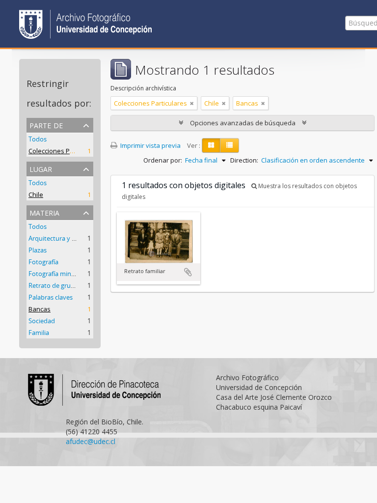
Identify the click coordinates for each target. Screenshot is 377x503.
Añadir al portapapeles (188, 272)
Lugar (40, 168)
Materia (44, 212)
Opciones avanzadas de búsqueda (242, 122)
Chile (35, 194)
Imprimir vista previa (150, 145)
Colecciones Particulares (65, 150)
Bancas (39, 309)
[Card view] (211, 145)
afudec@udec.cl (90, 441)
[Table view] (229, 145)
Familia (38, 332)
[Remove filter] (192, 103)
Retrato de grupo (53, 285)
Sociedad (41, 320)
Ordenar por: (162, 160)
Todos (37, 139)
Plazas (37, 250)
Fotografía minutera (57, 273)
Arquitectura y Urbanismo (66, 238)
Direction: (244, 160)
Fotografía (43, 261)
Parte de (46, 124)
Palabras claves (50, 297)
